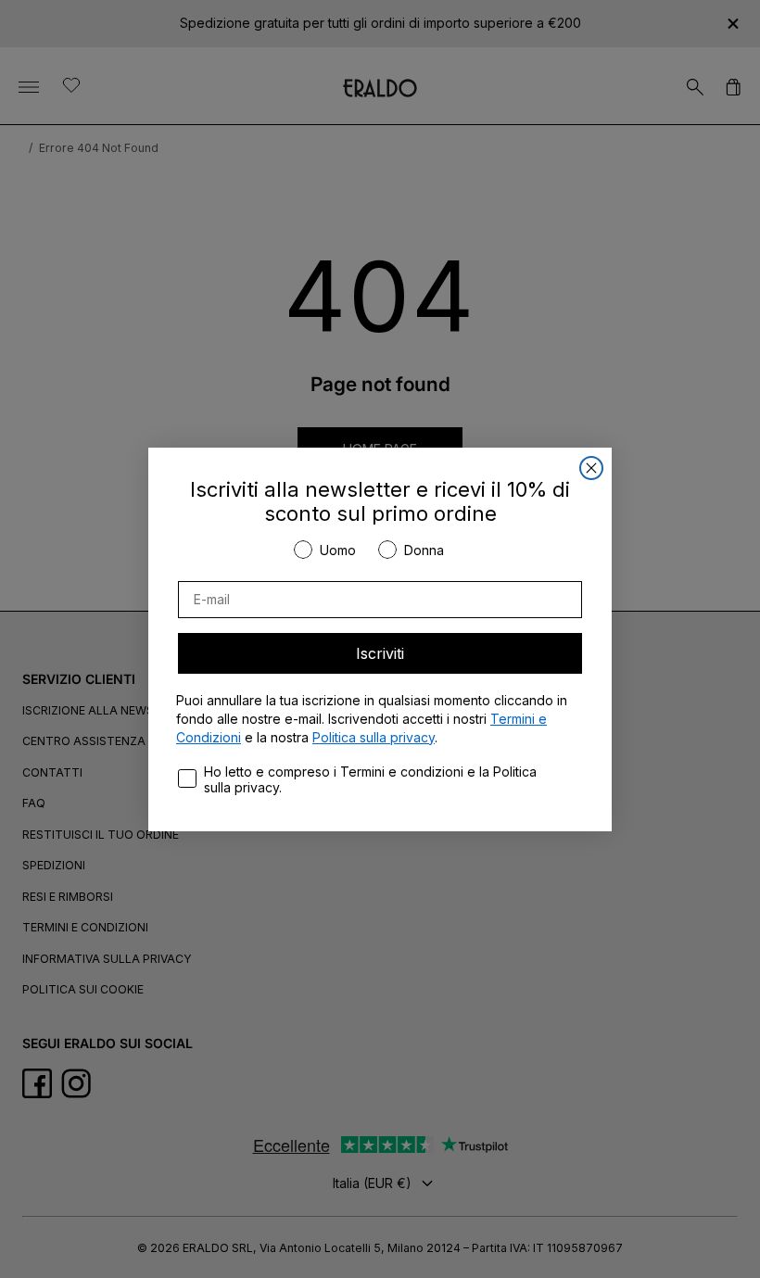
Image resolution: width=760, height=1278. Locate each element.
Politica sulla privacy (373, 737)
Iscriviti (380, 653)
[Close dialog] (591, 468)
